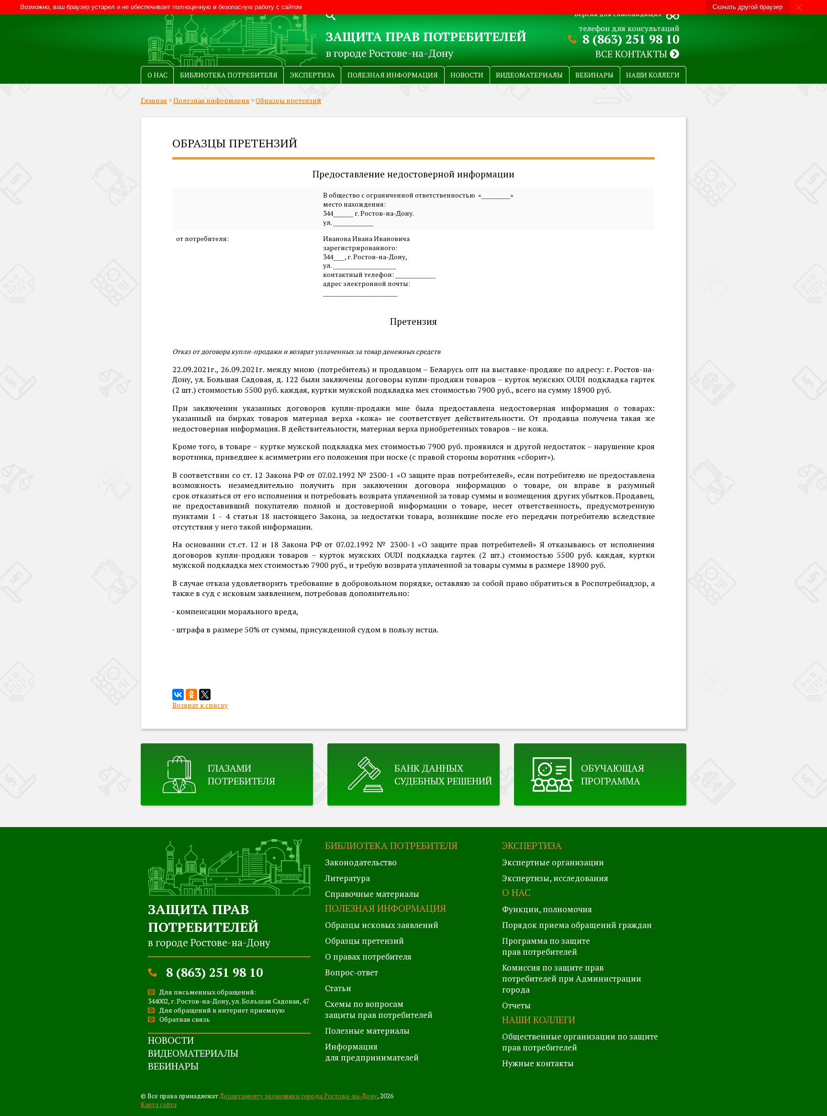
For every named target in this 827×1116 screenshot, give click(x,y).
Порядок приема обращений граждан (577, 924)
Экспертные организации (553, 862)
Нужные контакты (538, 1063)
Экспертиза (312, 74)
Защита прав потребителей (426, 36)
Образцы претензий (288, 100)
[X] (205, 694)
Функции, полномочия (547, 909)
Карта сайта (159, 1104)
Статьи (338, 988)
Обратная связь (184, 1019)
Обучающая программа (612, 774)
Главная (154, 100)
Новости (466, 74)
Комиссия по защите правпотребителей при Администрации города (571, 978)
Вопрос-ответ (351, 972)
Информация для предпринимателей (372, 1052)
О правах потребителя (368, 956)
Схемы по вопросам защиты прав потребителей (379, 1009)
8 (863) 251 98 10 (630, 39)
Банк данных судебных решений (443, 774)
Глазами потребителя (241, 774)
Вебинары (594, 74)
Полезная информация (392, 74)
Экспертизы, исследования (555, 878)
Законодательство (361, 862)
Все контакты (632, 53)
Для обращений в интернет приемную (222, 1010)
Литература (347, 878)
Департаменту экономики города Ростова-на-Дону (298, 1096)
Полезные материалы (367, 1030)
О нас (157, 74)
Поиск (330, 14)
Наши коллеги (653, 74)
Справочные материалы (372, 893)
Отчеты (516, 1005)
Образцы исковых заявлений (381, 924)
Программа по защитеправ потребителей (546, 946)
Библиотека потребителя (229, 74)
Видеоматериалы (529, 74)
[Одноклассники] (191, 694)
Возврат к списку (200, 704)
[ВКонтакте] (178, 694)
